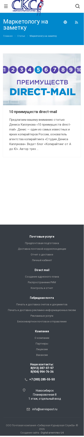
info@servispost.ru (44, 409)
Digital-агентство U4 (52, 432)
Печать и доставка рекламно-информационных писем (42, 310)
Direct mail (42, 270)
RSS (76, 22)
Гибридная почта (42, 297)
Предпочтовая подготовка (42, 243)
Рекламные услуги (42, 315)
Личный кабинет (42, 260)
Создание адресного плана (42, 276)
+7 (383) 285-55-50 (42, 379)
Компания (42, 331)
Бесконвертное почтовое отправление (42, 321)
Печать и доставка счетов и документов (42, 304)
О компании (42, 337)
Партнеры (42, 343)
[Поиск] (77, 6)
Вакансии (42, 354)
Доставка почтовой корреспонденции (42, 248)
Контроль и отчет (42, 288)
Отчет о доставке (42, 254)
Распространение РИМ (42, 282)
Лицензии (42, 349)
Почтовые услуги (41, 236)
